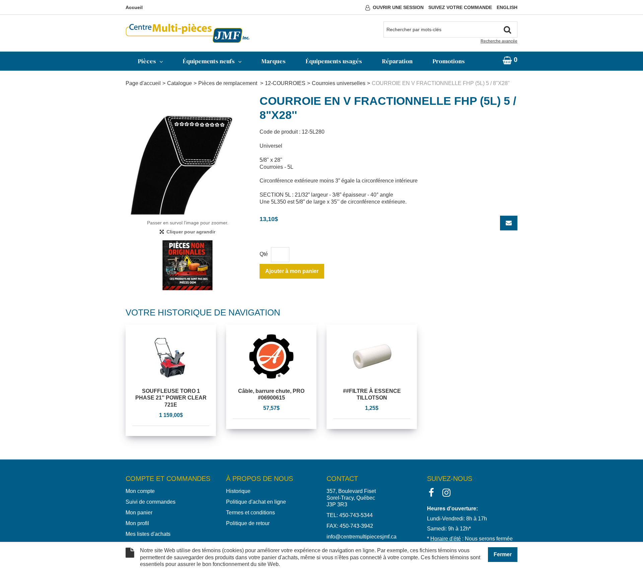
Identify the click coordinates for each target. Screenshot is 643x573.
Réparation (397, 61)
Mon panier (139, 512)
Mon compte (140, 491)
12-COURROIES (285, 83)
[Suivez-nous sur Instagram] (446, 492)
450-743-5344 (356, 515)
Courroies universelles (338, 83)
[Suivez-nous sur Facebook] (431, 492)
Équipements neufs (209, 61)
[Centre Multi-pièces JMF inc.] (187, 33)
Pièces (147, 61)
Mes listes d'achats (148, 534)
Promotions (449, 61)
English (507, 7)
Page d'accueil (143, 83)
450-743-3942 (356, 526)
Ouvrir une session (398, 7)
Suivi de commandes (150, 502)
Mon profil (137, 523)
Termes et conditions (250, 512)
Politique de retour (248, 523)
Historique (238, 491)
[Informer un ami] (508, 223)
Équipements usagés (334, 61)
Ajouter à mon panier (291, 271)
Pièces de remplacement (228, 83)
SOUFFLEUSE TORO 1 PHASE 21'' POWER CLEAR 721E (171, 398)
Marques (274, 61)
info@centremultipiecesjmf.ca (362, 537)
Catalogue (179, 83)
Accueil (134, 7)
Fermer (503, 554)
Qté (264, 254)
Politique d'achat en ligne (256, 502)
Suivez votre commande (460, 7)
